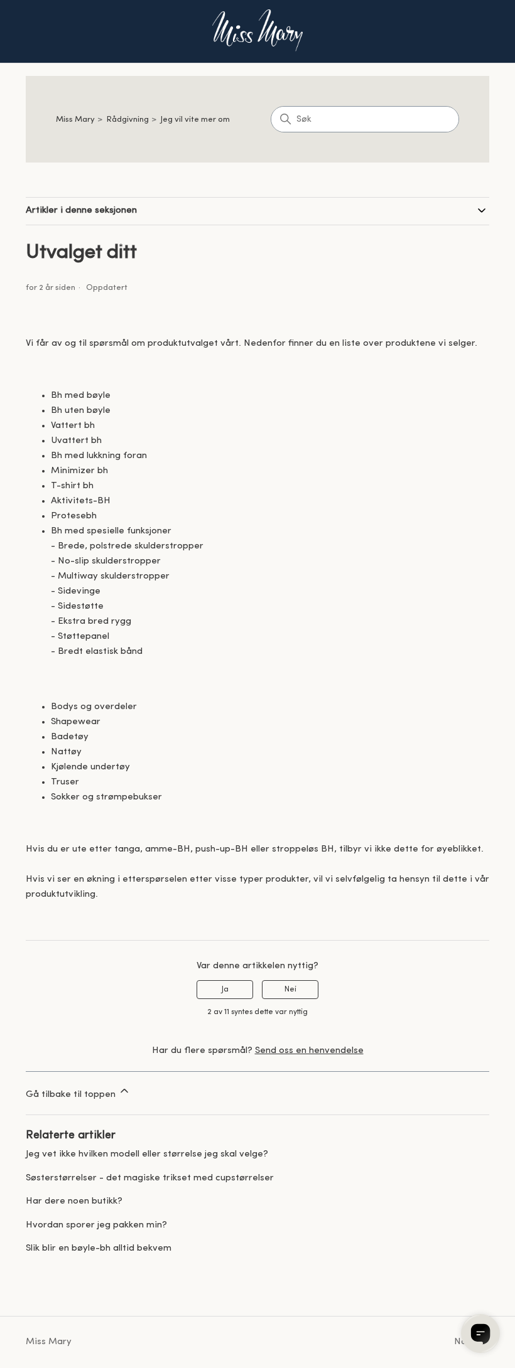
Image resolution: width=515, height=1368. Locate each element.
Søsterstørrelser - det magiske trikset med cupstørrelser (150, 1178)
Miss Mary (75, 119)
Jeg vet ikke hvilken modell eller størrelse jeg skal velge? (147, 1154)
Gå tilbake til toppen (72, 1094)
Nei (290, 989)
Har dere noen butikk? (74, 1201)
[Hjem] (257, 31)
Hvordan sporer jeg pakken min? (96, 1225)
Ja (225, 989)
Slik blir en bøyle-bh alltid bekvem (98, 1248)
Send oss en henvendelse (309, 1050)
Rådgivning (128, 119)
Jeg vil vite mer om (195, 119)
